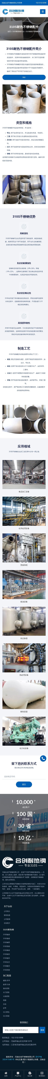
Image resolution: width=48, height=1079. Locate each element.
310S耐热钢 (8, 929)
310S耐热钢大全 (18, 31)
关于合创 (8, 906)
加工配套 (7, 975)
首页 (9, 31)
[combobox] (21, 1030)
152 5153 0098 (41, 3)
